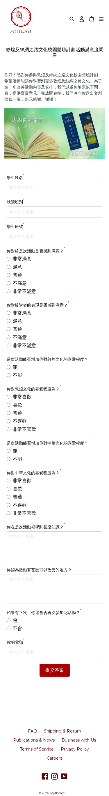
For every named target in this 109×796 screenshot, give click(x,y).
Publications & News (34, 740)
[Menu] (101, 19)
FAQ (32, 731)
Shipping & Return (62, 731)
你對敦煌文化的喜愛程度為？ (34, 389)
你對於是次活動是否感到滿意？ (36, 251)
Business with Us (79, 740)
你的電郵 (15, 642)
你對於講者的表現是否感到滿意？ (38, 305)
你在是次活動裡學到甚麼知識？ (36, 527)
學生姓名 (15, 177)
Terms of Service (37, 749)
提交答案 (54, 670)
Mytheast (57, 793)
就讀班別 (15, 202)
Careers (54, 758)
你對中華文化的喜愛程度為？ (34, 472)
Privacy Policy (75, 749)
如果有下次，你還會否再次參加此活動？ (44, 612)
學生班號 (15, 226)
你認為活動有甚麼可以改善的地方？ (39, 569)
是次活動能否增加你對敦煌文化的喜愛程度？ (48, 359)
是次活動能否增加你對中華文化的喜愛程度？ (48, 443)
